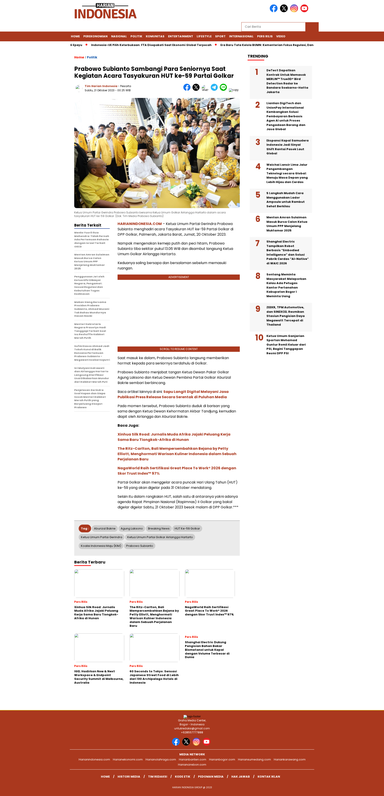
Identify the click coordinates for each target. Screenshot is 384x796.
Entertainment (180, 36)
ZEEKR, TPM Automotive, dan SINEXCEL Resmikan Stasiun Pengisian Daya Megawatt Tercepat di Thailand (285, 316)
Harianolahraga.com (161, 759)
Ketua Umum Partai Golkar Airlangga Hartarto (160, 537)
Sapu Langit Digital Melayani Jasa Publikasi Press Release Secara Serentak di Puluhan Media (173, 394)
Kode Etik (182, 776)
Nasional (119, 36)
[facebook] (274, 11)
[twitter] (284, 11)
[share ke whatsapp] (206, 90)
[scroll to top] (369, 789)
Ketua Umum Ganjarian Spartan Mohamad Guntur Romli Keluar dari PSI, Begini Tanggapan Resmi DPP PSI (286, 344)
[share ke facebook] (187, 90)
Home (75, 36)
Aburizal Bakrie (105, 528)
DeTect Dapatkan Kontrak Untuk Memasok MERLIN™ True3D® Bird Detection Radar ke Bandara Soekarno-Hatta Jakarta (287, 81)
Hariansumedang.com (254, 759)
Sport (220, 36)
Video (280, 36)
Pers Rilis (265, 36)
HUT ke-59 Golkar (187, 528)
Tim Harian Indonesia (101, 86)
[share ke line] (224, 90)
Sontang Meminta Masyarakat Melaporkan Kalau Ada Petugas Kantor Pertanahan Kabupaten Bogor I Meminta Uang (286, 285)
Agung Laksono (132, 528)
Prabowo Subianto (139, 546)
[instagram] (295, 11)
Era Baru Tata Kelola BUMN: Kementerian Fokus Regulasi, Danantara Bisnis (261, 45)
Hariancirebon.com (192, 764)
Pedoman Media (211, 776)
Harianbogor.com (222, 759)
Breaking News (159, 528)
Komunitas (155, 36)
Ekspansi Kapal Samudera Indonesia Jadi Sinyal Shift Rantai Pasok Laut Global (287, 147)
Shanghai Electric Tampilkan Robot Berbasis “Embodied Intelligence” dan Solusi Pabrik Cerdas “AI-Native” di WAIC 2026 (287, 252)
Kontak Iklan (269, 776)
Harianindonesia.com (94, 759)
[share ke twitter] (197, 90)
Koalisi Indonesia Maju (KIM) (101, 546)
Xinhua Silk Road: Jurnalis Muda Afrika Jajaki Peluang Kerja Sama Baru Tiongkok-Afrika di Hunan (174, 437)
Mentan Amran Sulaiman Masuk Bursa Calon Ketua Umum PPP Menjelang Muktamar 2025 (286, 224)
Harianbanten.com (192, 759)
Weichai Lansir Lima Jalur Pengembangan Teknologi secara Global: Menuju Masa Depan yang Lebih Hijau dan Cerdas (287, 173)
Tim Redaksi (157, 776)
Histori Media (129, 776)
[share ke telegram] (215, 90)
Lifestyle (204, 36)
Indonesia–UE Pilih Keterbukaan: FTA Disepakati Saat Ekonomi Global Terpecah (136, 45)
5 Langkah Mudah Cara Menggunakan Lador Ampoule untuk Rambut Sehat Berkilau (285, 199)
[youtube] (305, 11)
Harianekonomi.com (128, 759)
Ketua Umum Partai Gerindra (101, 537)
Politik (136, 36)
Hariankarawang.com (290, 759)
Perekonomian (95, 36)
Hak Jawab (240, 776)
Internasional (241, 36)
